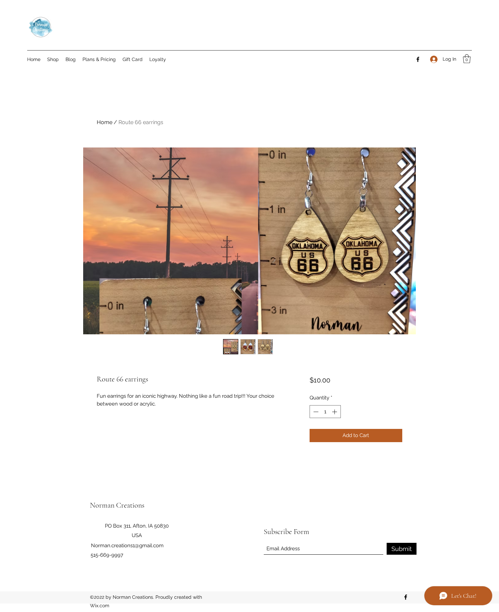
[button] (466, 58)
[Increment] (335, 412)
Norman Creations (117, 505)
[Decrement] (315, 412)
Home (104, 122)
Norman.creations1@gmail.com (127, 545)
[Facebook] (417, 59)
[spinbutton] (325, 412)
